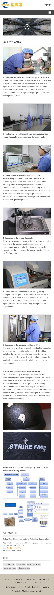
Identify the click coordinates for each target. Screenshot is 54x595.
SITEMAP (36, 587)
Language (47, 5)
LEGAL (46, 587)
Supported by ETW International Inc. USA (27, 591)
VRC (20, 587)
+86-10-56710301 (13, 548)
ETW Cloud (11, 587)
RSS (27, 587)
